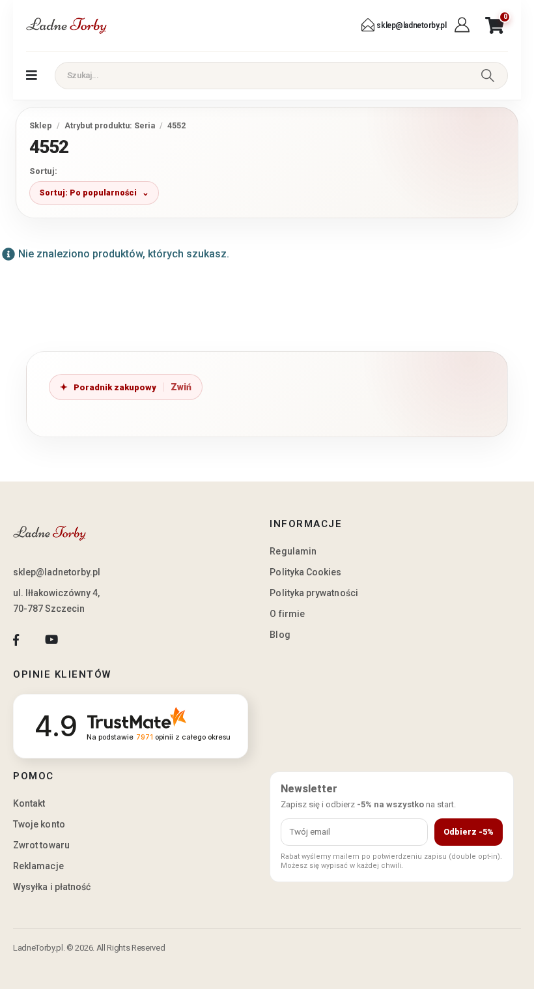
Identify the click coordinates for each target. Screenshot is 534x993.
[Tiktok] (87, 639)
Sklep (40, 125)
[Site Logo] (66, 25)
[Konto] (463, 25)
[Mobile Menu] (31, 75)
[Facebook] (16, 639)
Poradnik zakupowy (115, 387)
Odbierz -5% (468, 832)
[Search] (487, 76)
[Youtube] (51, 639)
